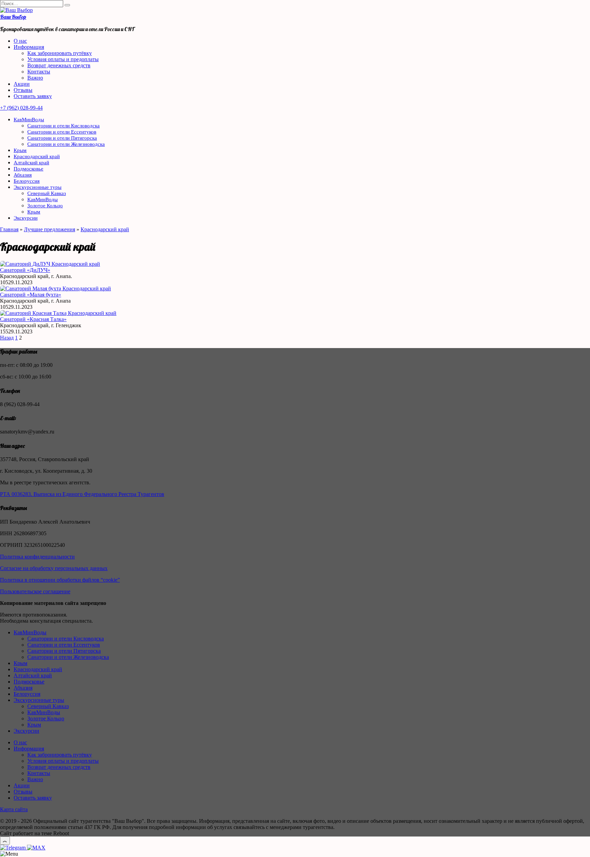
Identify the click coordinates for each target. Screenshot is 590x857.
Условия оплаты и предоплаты (63, 59)
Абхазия (23, 175)
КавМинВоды (29, 119)
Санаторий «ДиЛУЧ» (25, 270)
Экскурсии (26, 218)
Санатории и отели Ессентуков (61, 132)
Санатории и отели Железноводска (66, 144)
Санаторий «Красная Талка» (33, 319)
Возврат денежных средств (58, 65)
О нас (20, 41)
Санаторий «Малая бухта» (30, 295)
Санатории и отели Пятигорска (62, 138)
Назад (7, 338)
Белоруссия (27, 181)
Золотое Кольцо (45, 205)
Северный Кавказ (46, 193)
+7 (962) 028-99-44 (21, 108)
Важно (35, 78)
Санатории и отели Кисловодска (63, 125)
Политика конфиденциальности (37, 556)
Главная (9, 229)
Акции (22, 84)
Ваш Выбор (13, 16)
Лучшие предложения (49, 229)
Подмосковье (28, 168)
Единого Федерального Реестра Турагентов (113, 494)
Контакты (38, 71)
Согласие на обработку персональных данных (54, 568)
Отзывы (23, 90)
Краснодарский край (37, 156)
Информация (29, 47)
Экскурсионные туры (37, 187)
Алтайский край (31, 162)
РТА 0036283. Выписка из (31, 494)
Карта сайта (14, 809)
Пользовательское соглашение (35, 591)
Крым (20, 150)
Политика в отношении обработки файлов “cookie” (60, 580)
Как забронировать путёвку (59, 53)
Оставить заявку (33, 96)
